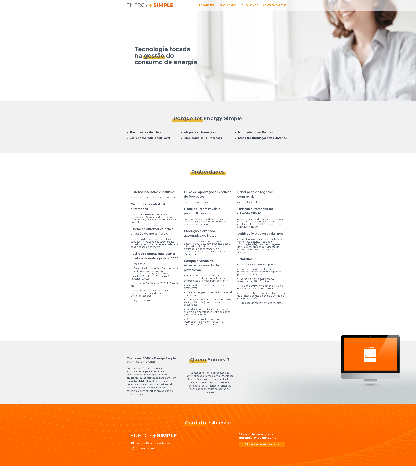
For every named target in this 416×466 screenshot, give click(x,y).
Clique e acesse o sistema (262, 444)
